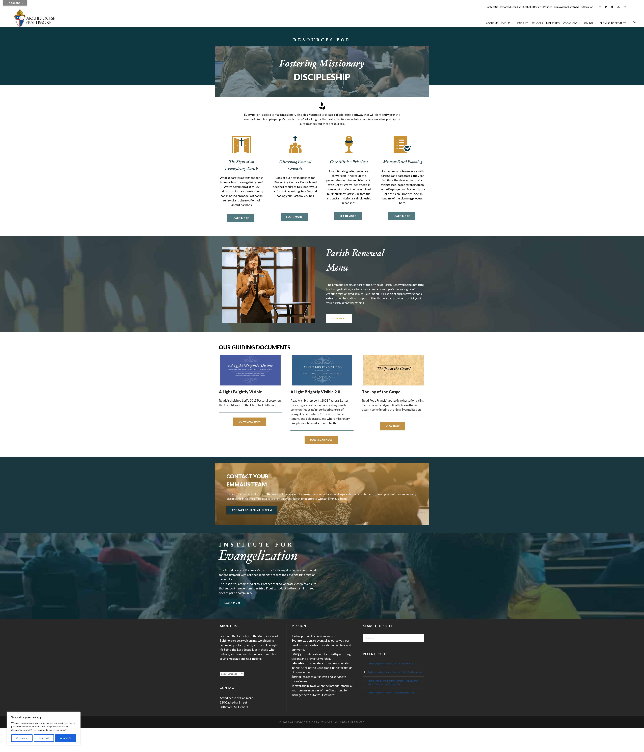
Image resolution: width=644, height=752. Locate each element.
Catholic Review (532, 6)
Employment (561, 6)
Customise (22, 738)
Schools (537, 23)
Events (506, 23)
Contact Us (492, 6)
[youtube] (619, 7)
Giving (588, 23)
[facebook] (600, 7)
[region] (43, 728)
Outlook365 (586, 6)
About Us (492, 23)
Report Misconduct (510, 6)
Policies (547, 6)
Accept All (65, 738)
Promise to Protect (613, 23)
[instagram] (625, 7)
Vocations (570, 23)
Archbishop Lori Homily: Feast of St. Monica (390, 663)
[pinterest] (606, 7)
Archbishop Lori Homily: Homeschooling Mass (391, 692)
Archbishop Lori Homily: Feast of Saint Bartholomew (395, 672)
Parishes (522, 23)
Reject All (44, 738)
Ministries (553, 23)
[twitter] (612, 7)
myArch (574, 6)
